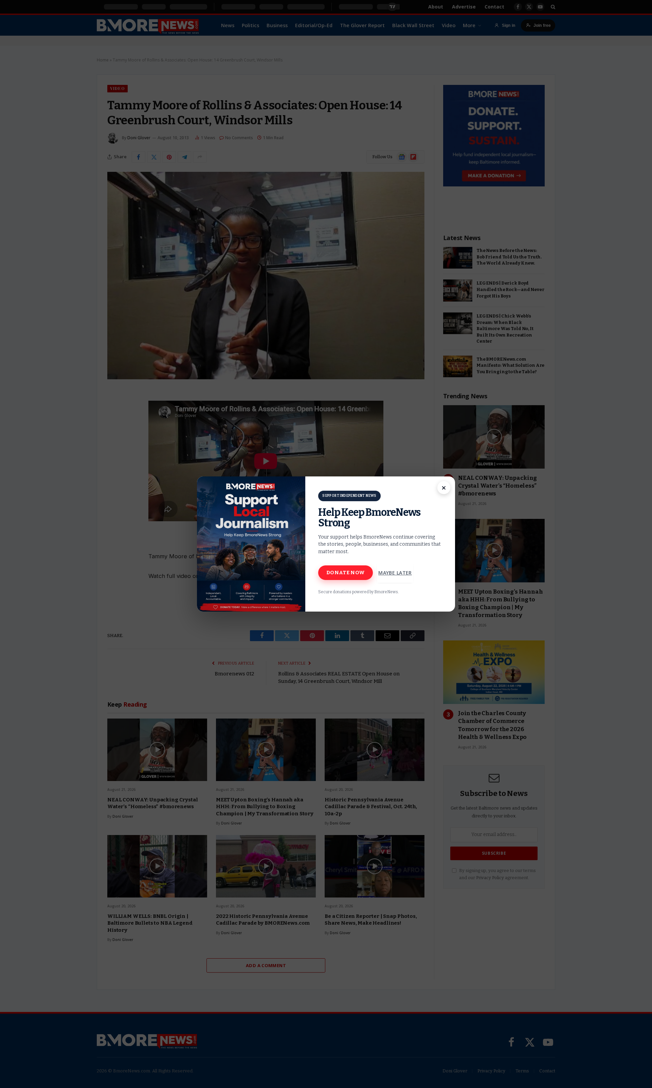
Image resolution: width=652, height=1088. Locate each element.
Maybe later (395, 572)
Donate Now (345, 572)
